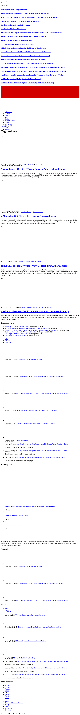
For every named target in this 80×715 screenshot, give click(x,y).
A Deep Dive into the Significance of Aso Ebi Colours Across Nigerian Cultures (43, 444)
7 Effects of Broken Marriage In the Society (16, 525)
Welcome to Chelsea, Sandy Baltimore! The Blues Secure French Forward (25, 56)
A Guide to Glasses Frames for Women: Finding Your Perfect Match (23, 36)
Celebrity (7, 687)
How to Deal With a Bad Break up (24, 658)
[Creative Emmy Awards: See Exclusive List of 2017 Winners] (14, 420)
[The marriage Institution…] (14, 437)
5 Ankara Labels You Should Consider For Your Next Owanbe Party (35, 311)
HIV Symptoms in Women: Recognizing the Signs (17, 44)
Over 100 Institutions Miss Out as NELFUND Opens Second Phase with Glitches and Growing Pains (34, 71)
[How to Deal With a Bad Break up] (14, 654)
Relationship (8, 708)
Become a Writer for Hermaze (14, 703)
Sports (7, 694)
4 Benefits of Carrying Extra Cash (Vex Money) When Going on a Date (39, 627)
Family (7, 691)
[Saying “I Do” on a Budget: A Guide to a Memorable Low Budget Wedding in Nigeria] (14, 390)
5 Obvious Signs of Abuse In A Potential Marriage (30, 641)
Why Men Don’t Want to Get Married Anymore (30, 615)
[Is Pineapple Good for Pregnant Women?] (14, 356)
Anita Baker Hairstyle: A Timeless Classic (16, 515)
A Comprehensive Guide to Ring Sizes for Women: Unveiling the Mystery (25, 13)
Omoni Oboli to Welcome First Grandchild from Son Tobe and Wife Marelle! (26, 52)
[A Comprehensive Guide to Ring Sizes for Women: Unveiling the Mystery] (14, 373)
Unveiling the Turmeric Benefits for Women (15, 25)
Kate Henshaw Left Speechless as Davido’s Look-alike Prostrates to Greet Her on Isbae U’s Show (33, 75)
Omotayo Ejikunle (26, 307)
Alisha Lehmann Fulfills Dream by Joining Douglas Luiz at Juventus (23, 59)
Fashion (38, 165)
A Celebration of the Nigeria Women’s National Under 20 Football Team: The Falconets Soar (31, 33)
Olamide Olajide (29, 165)
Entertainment (38, 307)
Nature (7, 698)
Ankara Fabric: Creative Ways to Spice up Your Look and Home (33, 169)
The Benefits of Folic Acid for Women (13, 29)
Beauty (7, 685)
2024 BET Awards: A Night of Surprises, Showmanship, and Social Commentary (27, 83)
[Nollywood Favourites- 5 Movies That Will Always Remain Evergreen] (13, 407)
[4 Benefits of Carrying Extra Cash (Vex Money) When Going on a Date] (14, 623)
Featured (43, 165)
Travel (7, 696)
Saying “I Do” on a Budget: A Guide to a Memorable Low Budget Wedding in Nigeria (29, 17)
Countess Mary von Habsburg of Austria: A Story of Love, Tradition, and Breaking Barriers (30, 506)
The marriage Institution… (22, 440)
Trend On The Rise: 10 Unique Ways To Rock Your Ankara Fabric (34, 265)
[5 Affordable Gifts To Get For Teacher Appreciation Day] (22, 208)
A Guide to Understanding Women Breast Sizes (16, 40)
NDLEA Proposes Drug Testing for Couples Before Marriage (21, 79)
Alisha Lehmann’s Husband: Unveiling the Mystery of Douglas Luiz (23, 48)
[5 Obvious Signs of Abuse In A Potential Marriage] (14, 637)
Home (3, 126)
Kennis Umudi (24, 261)
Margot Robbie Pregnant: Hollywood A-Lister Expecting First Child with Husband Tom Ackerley (33, 67)
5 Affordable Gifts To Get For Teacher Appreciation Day (29, 216)
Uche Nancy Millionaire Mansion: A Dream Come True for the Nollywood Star (27, 63)
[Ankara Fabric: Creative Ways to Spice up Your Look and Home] (22, 161)
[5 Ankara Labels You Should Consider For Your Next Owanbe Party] (22, 304)
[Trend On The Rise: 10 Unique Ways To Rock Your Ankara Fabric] (22, 258)
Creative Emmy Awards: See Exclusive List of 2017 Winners (36, 423)
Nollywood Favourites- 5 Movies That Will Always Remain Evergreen (35, 410)
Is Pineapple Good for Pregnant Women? (14, 9)
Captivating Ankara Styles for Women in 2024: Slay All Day (20, 21)
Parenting (41, 212)
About (7, 701)
